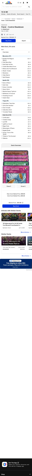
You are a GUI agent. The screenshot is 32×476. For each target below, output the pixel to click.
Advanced (19, 18)
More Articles (25, 232)
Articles (3, 14)
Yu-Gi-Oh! (4, 12)
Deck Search (20, 14)
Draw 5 (9, 186)
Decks (13, 18)
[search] (14, 6)
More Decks (25, 256)
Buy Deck (8, 40)
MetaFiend (6, 29)
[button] (29, 6)
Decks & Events (11, 14)
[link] (8, 2)
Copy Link (11, 34)
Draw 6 (23, 186)
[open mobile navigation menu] (3, 2)
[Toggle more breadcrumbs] (2, 19)
